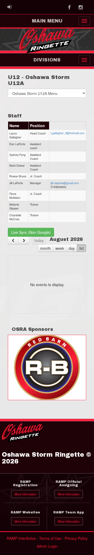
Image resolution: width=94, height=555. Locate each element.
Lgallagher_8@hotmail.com (68, 133)
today (39, 240)
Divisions (47, 60)
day (72, 248)
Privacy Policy (76, 538)
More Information (25, 494)
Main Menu (47, 21)
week (59, 248)
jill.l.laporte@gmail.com (65, 183)
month (45, 248)
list (81, 248)
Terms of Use (50, 538)
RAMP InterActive (21, 538)
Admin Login (47, 546)
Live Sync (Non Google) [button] (31, 232)
